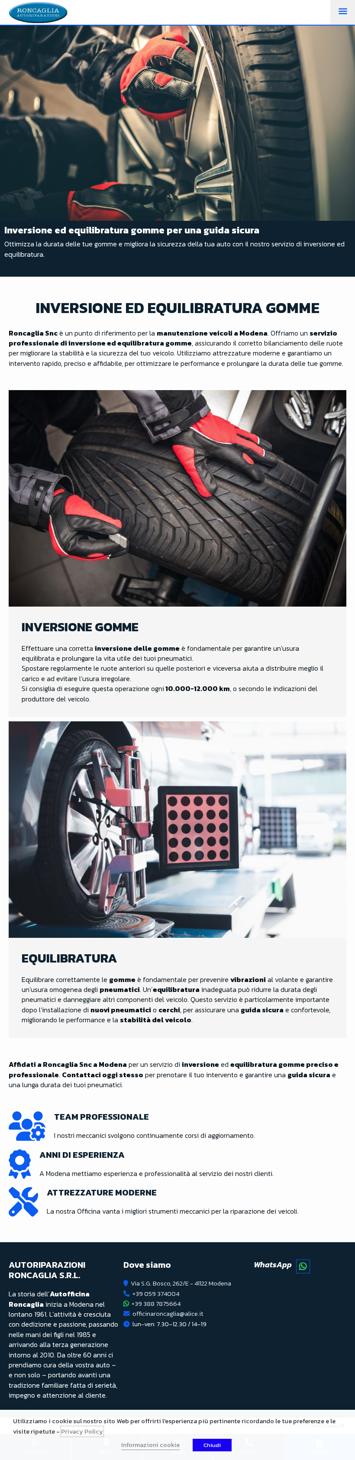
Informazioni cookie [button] (150, 1445)
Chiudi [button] (212, 1445)
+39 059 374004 (155, 1293)
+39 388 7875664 (156, 1303)
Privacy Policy (82, 1431)
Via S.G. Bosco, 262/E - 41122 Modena (181, 1283)
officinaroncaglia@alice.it (167, 1313)
